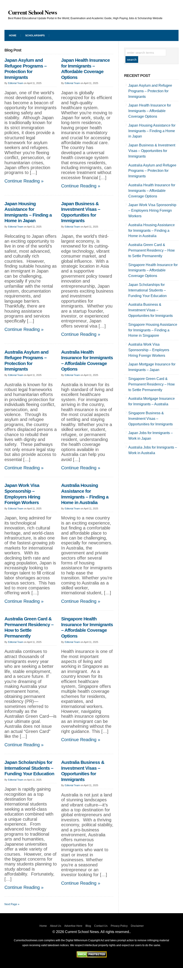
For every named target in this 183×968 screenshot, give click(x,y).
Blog (88, 925)
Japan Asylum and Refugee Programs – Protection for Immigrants (25, 68)
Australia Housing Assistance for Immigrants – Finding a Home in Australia (84, 494)
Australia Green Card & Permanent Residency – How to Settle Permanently (29, 627)
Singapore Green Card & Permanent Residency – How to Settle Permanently (151, 384)
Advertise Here (73, 925)
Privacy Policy (119, 925)
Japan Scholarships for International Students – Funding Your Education (29, 768)
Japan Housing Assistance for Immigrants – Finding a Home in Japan (28, 212)
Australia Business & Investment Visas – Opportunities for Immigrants (82, 771)
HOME (12, 35)
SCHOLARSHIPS (35, 35)
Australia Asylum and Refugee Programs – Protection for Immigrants (26, 360)
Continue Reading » (24, 180)
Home (43, 925)
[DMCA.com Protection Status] (92, 956)
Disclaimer (137, 925)
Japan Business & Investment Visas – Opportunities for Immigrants (80, 212)
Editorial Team (15, 83)
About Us (55, 925)
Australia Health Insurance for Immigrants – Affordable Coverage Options (87, 360)
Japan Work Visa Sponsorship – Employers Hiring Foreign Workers (22, 494)
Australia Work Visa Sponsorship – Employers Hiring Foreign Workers (148, 349)
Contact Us (101, 925)
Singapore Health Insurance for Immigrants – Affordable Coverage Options (87, 627)
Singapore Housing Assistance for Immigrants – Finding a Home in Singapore (152, 330)
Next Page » (11, 904)
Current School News (32, 12)
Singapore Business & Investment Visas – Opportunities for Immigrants (150, 418)
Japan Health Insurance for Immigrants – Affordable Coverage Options (85, 68)
